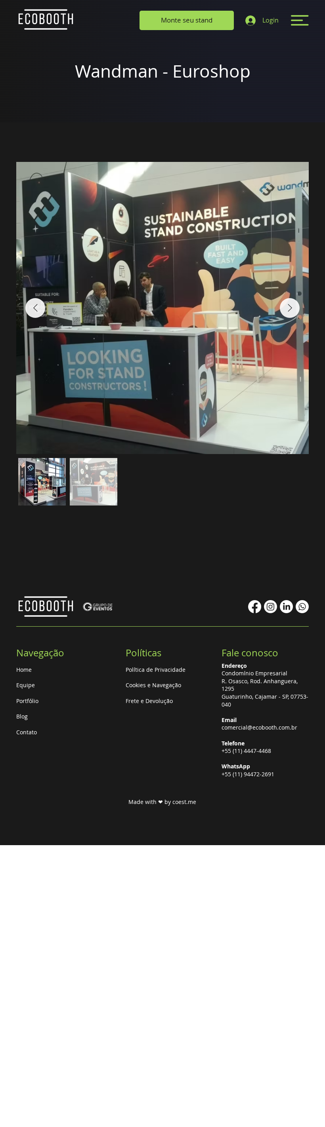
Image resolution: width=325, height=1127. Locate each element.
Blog (22, 716)
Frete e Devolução (149, 701)
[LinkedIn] (286, 606)
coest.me (184, 802)
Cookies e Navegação (153, 685)
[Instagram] (270, 606)
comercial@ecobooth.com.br (259, 727)
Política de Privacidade (155, 669)
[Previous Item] (35, 308)
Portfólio (27, 701)
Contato (26, 732)
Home (24, 669)
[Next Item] (290, 308)
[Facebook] (254, 606)
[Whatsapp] (302, 606)
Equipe (25, 685)
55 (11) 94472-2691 (249, 774)
